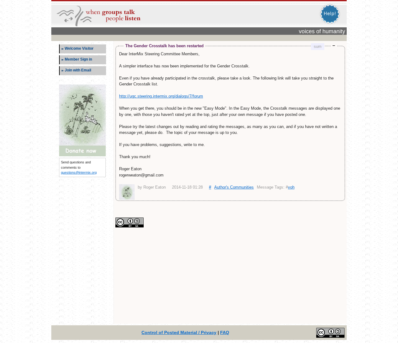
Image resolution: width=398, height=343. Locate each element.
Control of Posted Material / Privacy (178, 332)
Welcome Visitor (79, 48)
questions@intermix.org (79, 172)
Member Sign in (78, 59)
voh (291, 187)
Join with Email (78, 70)
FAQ (224, 332)
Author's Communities (234, 187)
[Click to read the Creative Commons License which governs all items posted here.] (129, 226)
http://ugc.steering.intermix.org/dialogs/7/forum (161, 96)
